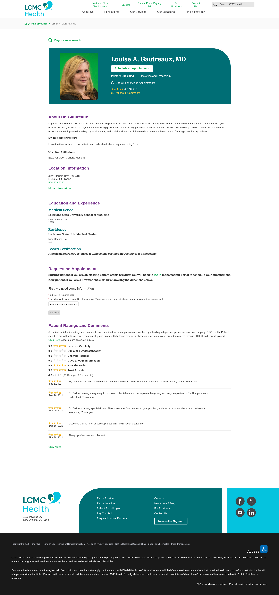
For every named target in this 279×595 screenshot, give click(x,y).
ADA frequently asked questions (212, 584)
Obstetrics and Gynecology (155, 76)
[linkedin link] (251, 512)
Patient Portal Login (108, 508)
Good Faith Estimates (158, 544)
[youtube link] (240, 512)
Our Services (138, 11)
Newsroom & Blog (164, 503)
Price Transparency (180, 544)
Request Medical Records (112, 518)
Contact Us (196, 5)
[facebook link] (240, 501)
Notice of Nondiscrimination (71, 544)
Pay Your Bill (104, 513)
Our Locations (166, 11)
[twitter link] (251, 501)
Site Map (36, 544)
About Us (88, 11)
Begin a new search (67, 40)
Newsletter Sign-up (171, 521)
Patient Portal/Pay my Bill (150, 5)
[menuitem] (88, 13)
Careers (125, 4)
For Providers (176, 5)
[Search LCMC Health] (215, 4)
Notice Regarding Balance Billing (130, 544)
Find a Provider (195, 11)
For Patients (111, 11)
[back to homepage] (26, 24)
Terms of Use (48, 544)
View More (54, 446)
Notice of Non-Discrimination (100, 5)
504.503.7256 (56, 182)
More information (59, 188)
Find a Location (106, 503)
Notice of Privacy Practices (100, 544)
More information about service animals (248, 584)
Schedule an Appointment (132, 68)
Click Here (54, 340)
